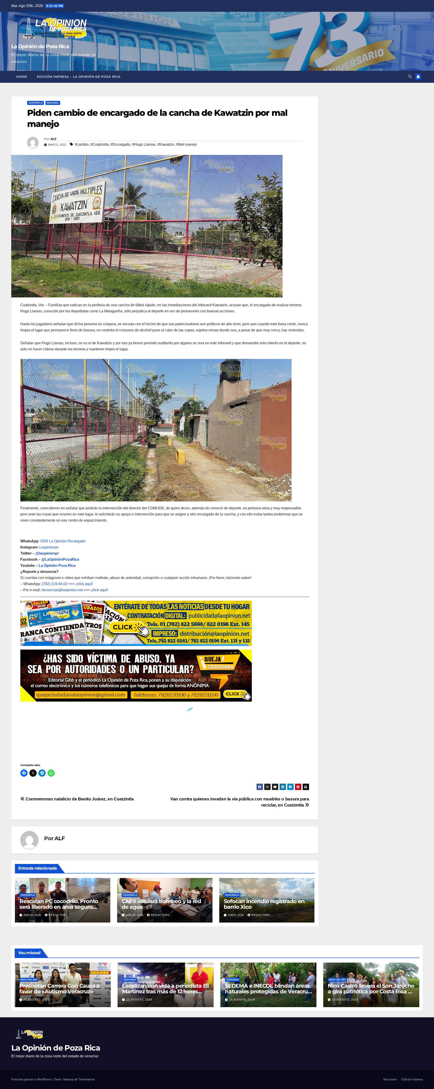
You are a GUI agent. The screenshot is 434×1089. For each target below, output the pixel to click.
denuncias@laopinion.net (62, 590)
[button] (410, 76)
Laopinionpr (49, 547)
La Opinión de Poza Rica (40, 46)
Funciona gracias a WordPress (31, 1079)
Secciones (390, 1079)
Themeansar (86, 1079)
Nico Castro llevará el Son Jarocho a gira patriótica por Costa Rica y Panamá (371, 991)
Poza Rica (129, 979)
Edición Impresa (412, 1079)
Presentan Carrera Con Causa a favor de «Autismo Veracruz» (59, 988)
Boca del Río (29, 979)
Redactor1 (58, 915)
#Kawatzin (165, 144)
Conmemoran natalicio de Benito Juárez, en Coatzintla (79, 799)
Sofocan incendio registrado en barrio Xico (264, 904)
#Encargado (120, 144)
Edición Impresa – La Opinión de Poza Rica (79, 77)
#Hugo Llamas (144, 144)
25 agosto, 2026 (37, 999)
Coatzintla (35, 103)
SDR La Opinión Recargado (62, 541)
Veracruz (232, 979)
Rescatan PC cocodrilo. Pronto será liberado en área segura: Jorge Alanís (58, 907)
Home (21, 77)
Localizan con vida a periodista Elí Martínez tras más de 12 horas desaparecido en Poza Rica (165, 991)
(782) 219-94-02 (55, 584)
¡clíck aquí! (84, 584)
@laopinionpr (47, 553)
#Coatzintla (99, 144)
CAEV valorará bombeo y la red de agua (161, 904)
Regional (53, 103)
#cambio (82, 144)
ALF (53, 139)
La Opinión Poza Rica (57, 565)
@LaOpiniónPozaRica (60, 559)
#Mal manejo (186, 144)
